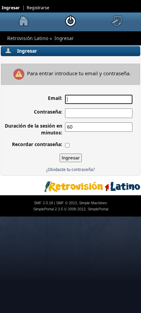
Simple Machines (93, 203)
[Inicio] (23, 21)
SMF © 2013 (66, 203)
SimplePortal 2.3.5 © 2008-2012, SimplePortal (70, 209)
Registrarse (38, 8)
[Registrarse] (117, 21)
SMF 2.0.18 (43, 203)
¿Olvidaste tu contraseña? (70, 169)
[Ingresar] (70, 21)
